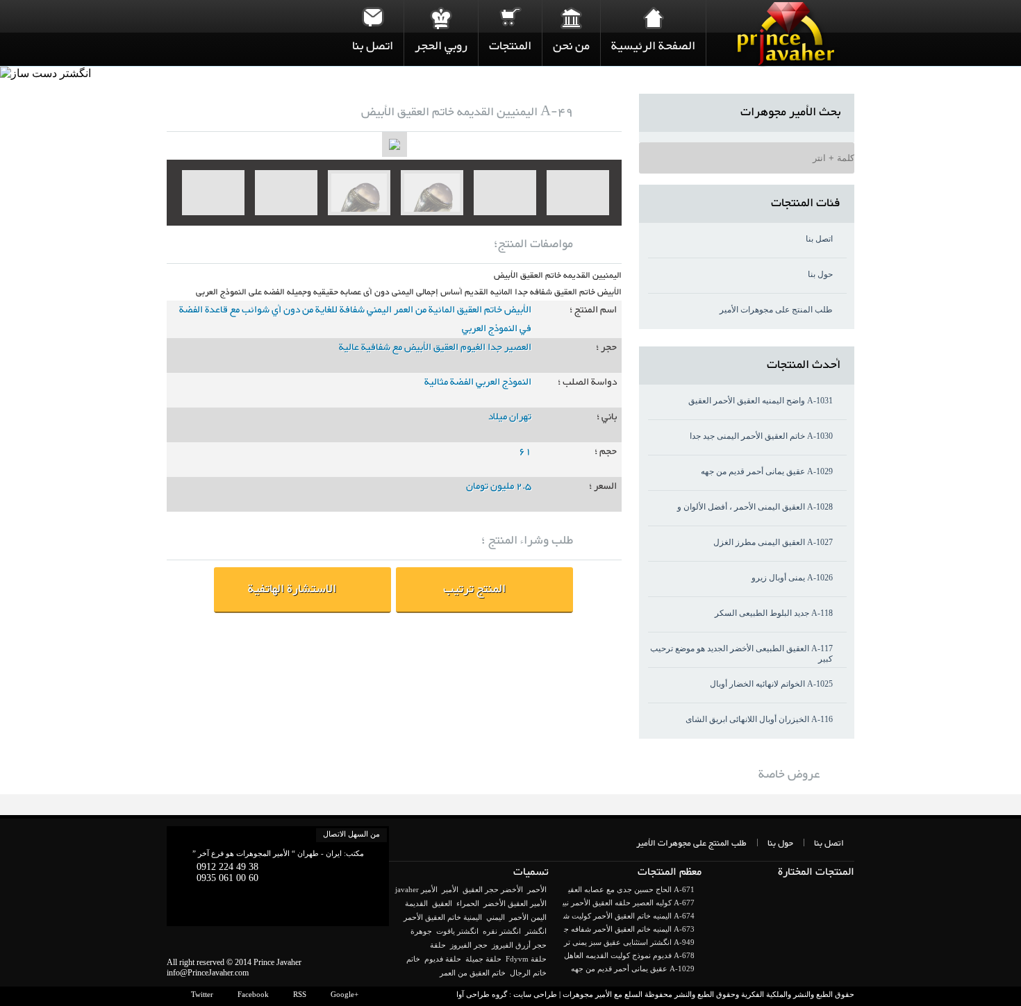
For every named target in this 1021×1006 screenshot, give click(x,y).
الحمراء (467, 903)
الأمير (450, 889)
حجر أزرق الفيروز (519, 945)
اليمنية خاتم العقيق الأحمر (443, 917)
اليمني (495, 917)
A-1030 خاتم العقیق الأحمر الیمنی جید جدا (761, 436)
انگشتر (536, 931)
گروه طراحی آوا (481, 994)
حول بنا (820, 274)
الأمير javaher (416, 889)
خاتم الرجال (528, 973)
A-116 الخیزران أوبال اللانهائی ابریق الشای (759, 719)
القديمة (416, 903)
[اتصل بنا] (373, 17)
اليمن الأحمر (528, 917)
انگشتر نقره (502, 931)
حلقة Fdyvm (526, 959)
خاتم (413, 959)
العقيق (442, 903)
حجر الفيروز (469, 945)
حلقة (438, 945)
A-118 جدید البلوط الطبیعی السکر (774, 613)
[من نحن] (571, 17)
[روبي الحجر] (441, 17)
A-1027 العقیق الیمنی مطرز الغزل (773, 542)
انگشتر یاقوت (457, 931)
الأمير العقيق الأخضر (515, 903)
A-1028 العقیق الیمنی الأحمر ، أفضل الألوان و (755, 507)
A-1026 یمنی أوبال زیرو (792, 577)
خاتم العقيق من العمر (473, 973)
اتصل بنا (819, 239)
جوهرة (421, 931)
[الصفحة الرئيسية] (653, 17)
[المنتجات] (510, 17)
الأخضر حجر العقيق (493, 889)
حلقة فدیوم (442, 959)
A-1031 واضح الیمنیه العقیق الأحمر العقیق (760, 400)
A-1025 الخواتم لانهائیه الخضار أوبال (771, 684)
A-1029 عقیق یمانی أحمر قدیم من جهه (767, 471)
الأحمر (537, 889)
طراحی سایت (535, 994)
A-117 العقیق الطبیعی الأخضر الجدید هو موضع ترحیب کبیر (741, 654)
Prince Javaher (277, 962)
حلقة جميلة (483, 959)
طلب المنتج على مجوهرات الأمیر (776, 310)
